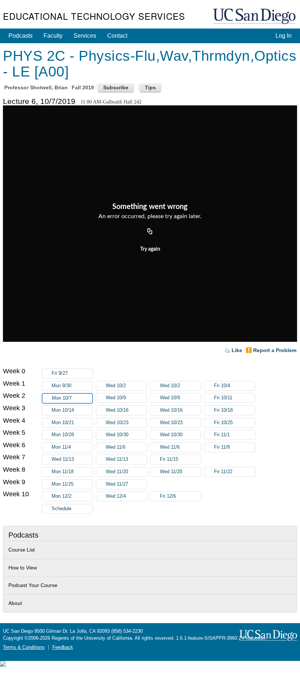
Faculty (53, 36)
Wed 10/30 (117, 434)
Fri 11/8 (222, 447)
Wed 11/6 (115, 447)
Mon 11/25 (63, 484)
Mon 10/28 (63, 434)
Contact (117, 36)
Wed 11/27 (117, 484)
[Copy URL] (150, 232)
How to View (22, 568)
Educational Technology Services (94, 16)
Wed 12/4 (116, 496)
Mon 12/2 (61, 496)
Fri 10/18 (223, 410)
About (15, 603)
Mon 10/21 (63, 422)
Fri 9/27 (60, 373)
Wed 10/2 (116, 385)
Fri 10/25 (223, 422)
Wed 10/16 (117, 410)
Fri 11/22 (223, 471)
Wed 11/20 (117, 471)
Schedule (61, 508)
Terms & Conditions (24, 647)
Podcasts (20, 36)
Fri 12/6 (168, 496)
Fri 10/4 (222, 385)
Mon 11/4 (61, 447)
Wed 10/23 (117, 422)
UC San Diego (255, 16)
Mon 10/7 (62, 398)
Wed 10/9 (116, 397)
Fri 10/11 (223, 397)
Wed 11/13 (63, 459)
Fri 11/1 (222, 434)
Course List (21, 550)
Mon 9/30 (61, 385)
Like (237, 350)
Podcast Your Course (32, 585)
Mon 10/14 (63, 410)
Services (85, 36)
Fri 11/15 (169, 459)
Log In (283, 36)
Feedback (62, 647)
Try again (150, 249)
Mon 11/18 (63, 471)
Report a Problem (274, 350)
